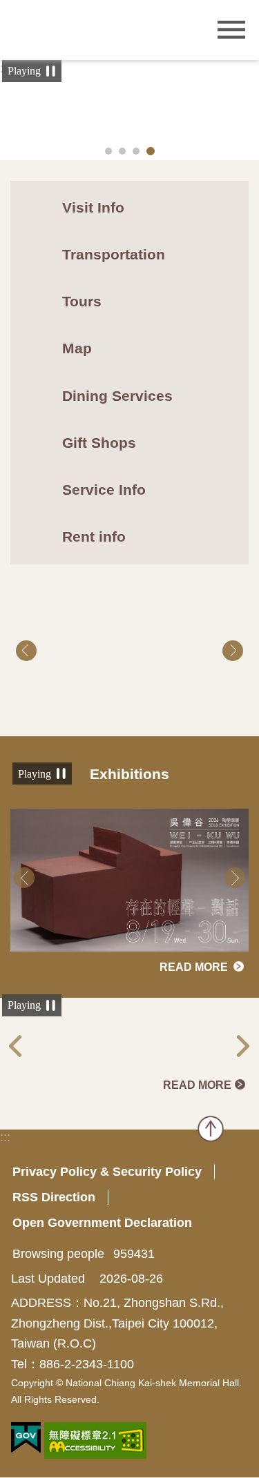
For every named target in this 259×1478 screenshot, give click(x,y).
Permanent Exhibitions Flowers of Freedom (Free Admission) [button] (108, 151)
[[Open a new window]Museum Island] (129, 1042)
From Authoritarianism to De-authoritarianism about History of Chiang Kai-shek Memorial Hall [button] (136, 151)
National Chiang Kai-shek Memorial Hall (93, 28)
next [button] (232, 650)
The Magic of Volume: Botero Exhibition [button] (122, 151)
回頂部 (210, 1129)
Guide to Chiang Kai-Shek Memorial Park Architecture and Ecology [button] (150, 151)
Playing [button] (24, 71)
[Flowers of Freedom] (129, 650)
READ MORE (194, 967)
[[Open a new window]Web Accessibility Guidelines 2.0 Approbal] (95, 1440)
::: (5, 1137)
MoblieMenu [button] (231, 30)
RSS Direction (53, 1197)
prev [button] (26, 650)
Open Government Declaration (102, 1223)
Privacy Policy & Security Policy (107, 1172)
